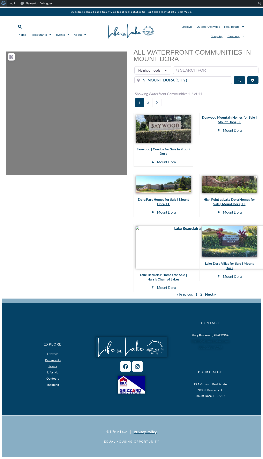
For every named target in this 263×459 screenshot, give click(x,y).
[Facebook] (125, 366)
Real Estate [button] (232, 26)
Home (22, 34)
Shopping (217, 36)
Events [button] (60, 34)
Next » (210, 294)
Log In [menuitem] (12, 3)
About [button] (78, 34)
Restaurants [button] (39, 34)
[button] (19, 26)
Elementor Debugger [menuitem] (38, 3)
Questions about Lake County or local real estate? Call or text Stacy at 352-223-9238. (132, 11)
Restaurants (53, 360)
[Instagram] (137, 366)
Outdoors (52, 378)
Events (52, 366)
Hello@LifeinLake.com (210, 341)
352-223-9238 (210, 347)
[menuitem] (3, 3)
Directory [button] (233, 36)
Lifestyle (187, 26)
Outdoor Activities (208, 26)
